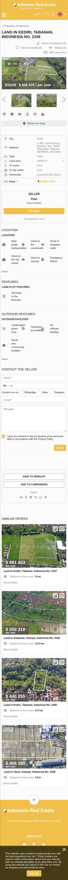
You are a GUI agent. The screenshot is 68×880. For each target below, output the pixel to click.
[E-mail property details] (19, 114)
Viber (45, 392)
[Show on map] (4, 114)
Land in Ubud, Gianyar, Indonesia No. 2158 (29, 771)
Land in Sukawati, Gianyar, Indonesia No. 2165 (32, 637)
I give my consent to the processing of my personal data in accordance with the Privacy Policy (35, 437)
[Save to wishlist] (62, 528)
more (5, 271)
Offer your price (57, 52)
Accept (34, 873)
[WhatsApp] (40, 497)
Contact (34, 211)
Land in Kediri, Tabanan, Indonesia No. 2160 (30, 704)
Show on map (36, 123)
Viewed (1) (60, 47)
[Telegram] (45, 497)
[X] (31, 497)
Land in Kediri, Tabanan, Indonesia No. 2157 (30, 570)
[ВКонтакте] (21, 497)
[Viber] (35, 497)
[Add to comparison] (55, 528)
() (39, 14)
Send (60, 447)
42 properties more (34, 218)
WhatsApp (30, 392)
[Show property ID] (35, 114)
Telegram (59, 392)
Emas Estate (34, 203)
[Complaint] (42, 114)
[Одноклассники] (26, 497)
